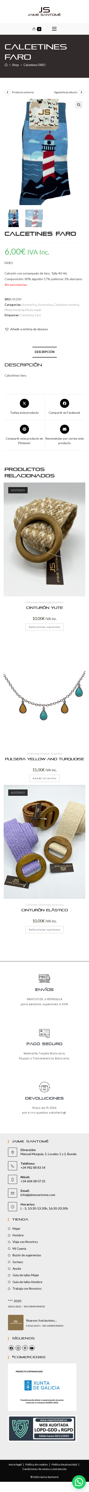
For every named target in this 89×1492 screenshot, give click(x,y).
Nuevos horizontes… (41, 1320)
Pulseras (45, 753)
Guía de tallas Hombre (27, 1282)
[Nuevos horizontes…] (16, 1322)
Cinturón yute (44, 608)
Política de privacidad (64, 1464)
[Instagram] (18, 1348)
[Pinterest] (25, 1348)
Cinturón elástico (44, 910)
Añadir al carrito (45, 778)
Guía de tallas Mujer (26, 1275)
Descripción (45, 352)
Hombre (18, 1235)
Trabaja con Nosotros (27, 1288)
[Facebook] (11, 1348)
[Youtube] (32, 1348)
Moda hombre (14, 310)
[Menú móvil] (54, 29)
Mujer (16, 1228)
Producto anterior (23, 92)
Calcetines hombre (66, 304)
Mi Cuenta (19, 1248)
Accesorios (29, 304)
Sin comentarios (34, 1306)
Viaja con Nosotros (25, 1242)
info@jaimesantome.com (38, 1195)
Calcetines (27, 315)
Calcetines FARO (35, 65)
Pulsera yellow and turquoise (44, 759)
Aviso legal (15, 1464)
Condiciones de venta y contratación (44, 1469)
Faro (38, 315)
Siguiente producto (65, 92)
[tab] (45, 352)
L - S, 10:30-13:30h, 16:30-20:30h (44, 1208)
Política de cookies (36, 1464)
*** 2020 (14, 1301)
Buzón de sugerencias (27, 1255)
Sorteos (18, 1262)
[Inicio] (6, 65)
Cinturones (31, 602)
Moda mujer (33, 310)
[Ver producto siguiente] (81, 92)
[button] (78, 104)
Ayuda (17, 1268)
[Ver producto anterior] (8, 92)
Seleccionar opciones (44, 627)
